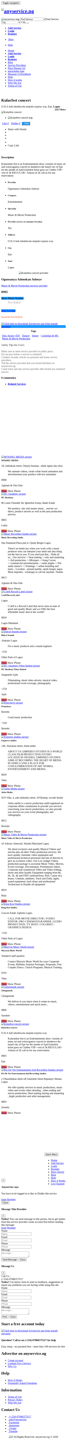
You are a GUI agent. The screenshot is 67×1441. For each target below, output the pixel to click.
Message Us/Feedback (19, 74)
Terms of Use (15, 85)
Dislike (15, 123)
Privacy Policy (15, 1399)
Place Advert (57, 1172)
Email (4, 1237)
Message (5, 1249)
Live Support (57, 1183)
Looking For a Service (19, 1363)
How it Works (58, 1180)
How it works (15, 80)
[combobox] (52, 19)
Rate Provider (8, 310)
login (4, 1199)
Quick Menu (51, 1154)
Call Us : (5, 1276)
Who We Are (14, 82)
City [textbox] (23, 22)
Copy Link (13, 145)
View (4, 1112)
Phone (4, 1243)
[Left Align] (27, 23)
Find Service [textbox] (52, 19)
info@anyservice (17, 1419)
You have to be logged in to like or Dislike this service (29, 1193)
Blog (10, 39)
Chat (26, 123)
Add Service (57, 1163)
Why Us (12, 1366)
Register (55, 1169)
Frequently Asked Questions (22, 1383)
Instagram (13, 1425)
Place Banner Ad (16, 68)
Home (11, 50)
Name (4, 1230)
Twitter (12, 1428)
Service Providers (17, 65)
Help (10, 45)
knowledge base (16, 71)
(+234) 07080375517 (12, 1279)
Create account (15, 1360)
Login (54, 1166)
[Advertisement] (33, 421)
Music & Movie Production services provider (24, 285)
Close (5, 1202)
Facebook (13, 1422)
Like (5, 123)
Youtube (13, 1431)
